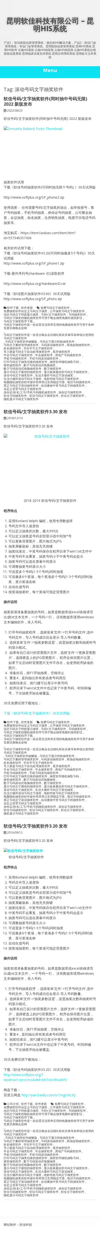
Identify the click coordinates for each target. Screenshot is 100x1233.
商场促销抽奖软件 (78, 345)
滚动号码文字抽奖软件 (18, 375)
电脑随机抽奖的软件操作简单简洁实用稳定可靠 (34, 382)
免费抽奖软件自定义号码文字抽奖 (25, 311)
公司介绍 (13, 1104)
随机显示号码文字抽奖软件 (21, 399)
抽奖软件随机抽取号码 (64, 362)
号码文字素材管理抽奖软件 (21, 345)
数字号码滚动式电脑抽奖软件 (23, 368)
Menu (50, 70)
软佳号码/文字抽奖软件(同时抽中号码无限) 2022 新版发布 (45, 101)
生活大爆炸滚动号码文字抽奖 (23, 379)
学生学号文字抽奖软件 (38, 348)
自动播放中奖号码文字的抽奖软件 (63, 385)
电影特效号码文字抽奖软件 (61, 379)
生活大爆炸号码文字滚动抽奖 (54, 375)
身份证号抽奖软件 (70, 392)
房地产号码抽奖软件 (68, 355)
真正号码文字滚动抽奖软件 (21, 385)
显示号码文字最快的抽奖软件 (23, 372)
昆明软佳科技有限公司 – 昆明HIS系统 (50, 24)
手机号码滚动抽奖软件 (43, 358)
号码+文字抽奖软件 (53, 314)
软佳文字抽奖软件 (72, 395)
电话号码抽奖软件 (79, 382)
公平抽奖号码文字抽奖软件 (67, 311)
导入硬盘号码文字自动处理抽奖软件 (27, 351)
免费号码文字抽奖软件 (55, 308)
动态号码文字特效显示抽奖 (21, 314)
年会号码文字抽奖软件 (18, 355)
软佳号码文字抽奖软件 (43, 395)
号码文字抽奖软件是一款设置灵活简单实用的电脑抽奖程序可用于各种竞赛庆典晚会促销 (49, 326)
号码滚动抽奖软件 (52, 345)
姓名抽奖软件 (12, 348)
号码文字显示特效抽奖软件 (57, 341)
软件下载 (13, 308)
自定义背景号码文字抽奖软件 (23, 389)
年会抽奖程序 (44, 355)
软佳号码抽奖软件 (15, 395)
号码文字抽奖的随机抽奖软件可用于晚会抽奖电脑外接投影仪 (43, 318)
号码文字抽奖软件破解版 (21, 341)
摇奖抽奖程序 (12, 365)
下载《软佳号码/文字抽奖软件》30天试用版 (37, 713)
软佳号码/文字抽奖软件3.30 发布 (35, 411)
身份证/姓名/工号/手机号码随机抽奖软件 (30, 392)
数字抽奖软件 (52, 368)
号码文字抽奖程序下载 (18, 321)
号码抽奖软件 (77, 314)
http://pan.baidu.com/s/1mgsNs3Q (49, 1095)
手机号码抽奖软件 (15, 358)
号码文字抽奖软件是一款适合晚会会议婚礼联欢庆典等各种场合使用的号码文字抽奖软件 (49, 336)
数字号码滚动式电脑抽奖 (40, 365)
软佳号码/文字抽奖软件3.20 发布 (35, 826)
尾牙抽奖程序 (61, 351)
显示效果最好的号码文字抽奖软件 (66, 372)
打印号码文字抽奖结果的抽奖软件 (25, 362)
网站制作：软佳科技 (18, 1224)
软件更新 (27, 308)
